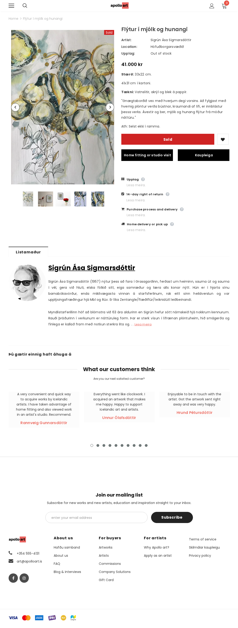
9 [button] (140, 445)
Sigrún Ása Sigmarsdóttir (171, 40)
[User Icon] (211, 5)
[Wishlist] (223, 139)
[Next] (110, 107)
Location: (129, 46)
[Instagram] (24, 578)
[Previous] (15, 107)
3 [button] (103, 445)
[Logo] (119, 5)
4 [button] (110, 445)
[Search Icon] (29, 5)
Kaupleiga (204, 155)
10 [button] (146, 445)
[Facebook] (13, 578)
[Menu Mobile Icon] (11, 6)
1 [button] (91, 445)
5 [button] (116, 445)
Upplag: (128, 53)
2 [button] (97, 445)
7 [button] (128, 445)
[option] (62, 107)
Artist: (126, 40)
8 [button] (134, 445)
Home (13, 18)
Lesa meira (143, 324)
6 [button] (122, 445)
